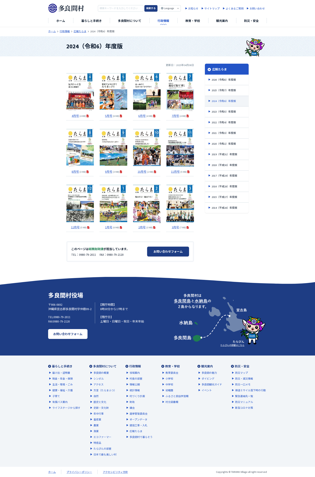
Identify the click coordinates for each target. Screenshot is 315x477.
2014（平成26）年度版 (224, 207)
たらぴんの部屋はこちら (232, 345)
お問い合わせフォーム (168, 251)
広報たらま (219, 69)
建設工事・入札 (138, 425)
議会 (132, 408)
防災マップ (241, 372)
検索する (151, 8)
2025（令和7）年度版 (224, 90)
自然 (96, 396)
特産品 (97, 443)
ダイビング (208, 378)
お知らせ (193, 8)
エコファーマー (102, 437)
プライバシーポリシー (79, 472)
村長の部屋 (136, 378)
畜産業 (97, 419)
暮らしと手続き (91, 21)
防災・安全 (251, 21)
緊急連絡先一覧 (244, 396)
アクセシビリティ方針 (115, 472)
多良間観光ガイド (212, 384)
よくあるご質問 (235, 8)
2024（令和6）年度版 (224, 101)
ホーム (60, 21)
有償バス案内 (60, 402)
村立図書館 (172, 402)
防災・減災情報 (244, 378)
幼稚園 (169, 390)
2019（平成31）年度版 (224, 154)
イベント (207, 390)
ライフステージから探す (66, 408)
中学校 (169, 384)
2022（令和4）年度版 (224, 122)
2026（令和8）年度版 (224, 79)
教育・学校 (192, 21)
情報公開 (135, 384)
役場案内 (135, 372)
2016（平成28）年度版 (224, 186)
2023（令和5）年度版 (224, 111)
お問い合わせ (257, 8)
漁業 (96, 431)
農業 (96, 425)
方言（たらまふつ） (105, 390)
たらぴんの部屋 (102, 448)
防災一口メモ (242, 384)
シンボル (99, 378)
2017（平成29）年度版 (224, 175)
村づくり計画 (137, 396)
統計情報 (135, 390)
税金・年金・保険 (62, 378)
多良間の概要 (101, 372)
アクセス (99, 384)
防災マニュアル (244, 402)
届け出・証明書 (61, 372)
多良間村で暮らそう (141, 437)
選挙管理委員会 (138, 413)
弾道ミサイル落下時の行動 (250, 390)
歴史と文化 (100, 402)
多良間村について (129, 21)
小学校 (169, 378)
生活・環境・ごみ (62, 384)
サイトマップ (212, 8)
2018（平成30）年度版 (224, 165)
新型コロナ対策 (244, 408)
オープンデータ (138, 419)
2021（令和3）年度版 (224, 133)
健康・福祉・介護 (62, 390)
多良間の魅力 (209, 372)
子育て (56, 396)
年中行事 (99, 413)
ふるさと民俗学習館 (177, 396)
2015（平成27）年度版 (224, 197)
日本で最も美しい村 (105, 454)
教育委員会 (172, 372)
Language (169, 8)
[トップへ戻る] (304, 464)
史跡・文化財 (101, 408)
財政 (132, 402)
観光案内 (222, 21)
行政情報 (163, 21)
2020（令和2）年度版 (224, 143)
